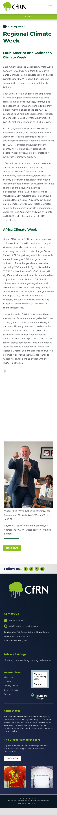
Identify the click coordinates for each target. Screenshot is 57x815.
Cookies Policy (11, 690)
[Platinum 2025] (40, 671)
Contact (8, 694)
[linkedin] (42, 569)
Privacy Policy (11, 686)
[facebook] (26, 569)
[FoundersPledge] (39, 694)
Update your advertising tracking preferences (27, 660)
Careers (7, 681)
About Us (8, 677)
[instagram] (37, 569)
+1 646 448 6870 (17, 620)
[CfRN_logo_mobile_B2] (15, 2)
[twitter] (31, 569)
